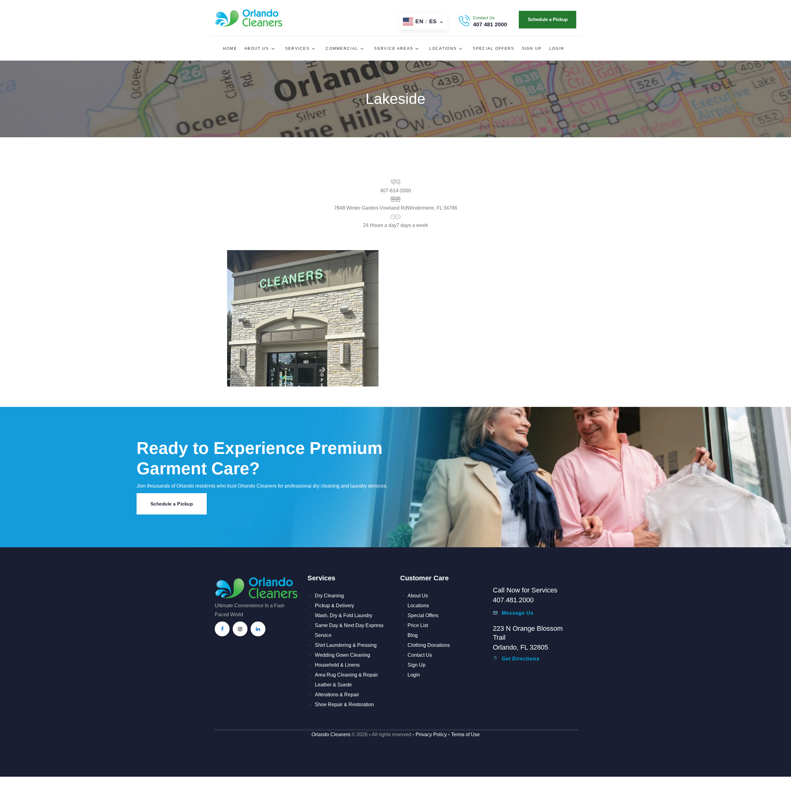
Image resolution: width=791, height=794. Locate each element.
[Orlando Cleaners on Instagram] (240, 628)
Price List (418, 625)
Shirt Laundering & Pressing (346, 645)
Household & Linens (337, 665)
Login (414, 674)
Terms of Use (465, 734)
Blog (413, 635)
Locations (418, 605)
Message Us (518, 613)
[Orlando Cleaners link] (256, 580)
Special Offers (423, 615)
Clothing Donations (429, 645)
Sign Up (416, 665)
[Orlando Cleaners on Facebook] (222, 628)
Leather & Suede (333, 684)
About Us (418, 595)
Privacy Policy (431, 734)
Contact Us (420, 655)
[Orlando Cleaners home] (249, 11)
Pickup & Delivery (334, 605)
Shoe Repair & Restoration (344, 704)
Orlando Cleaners (330, 734)
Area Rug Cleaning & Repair (346, 674)
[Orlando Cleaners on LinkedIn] (258, 628)
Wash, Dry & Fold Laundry (343, 615)
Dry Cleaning (329, 595)
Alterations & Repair (337, 694)
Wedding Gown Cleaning (342, 655)
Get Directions (520, 658)
